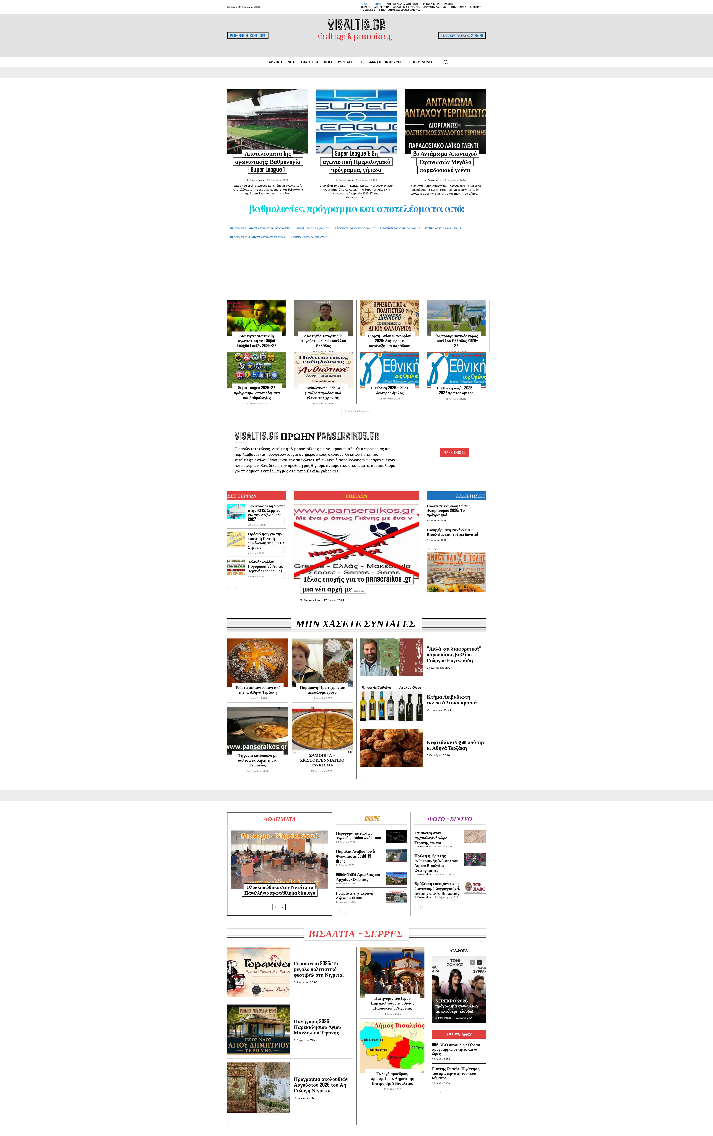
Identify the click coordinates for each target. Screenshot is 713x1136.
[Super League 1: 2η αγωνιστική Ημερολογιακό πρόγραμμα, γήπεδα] (356, 121)
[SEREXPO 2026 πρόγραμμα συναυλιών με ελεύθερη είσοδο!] (459, 989)
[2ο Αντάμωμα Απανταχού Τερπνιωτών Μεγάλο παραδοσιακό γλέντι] (445, 121)
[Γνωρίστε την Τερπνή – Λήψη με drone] (396, 896)
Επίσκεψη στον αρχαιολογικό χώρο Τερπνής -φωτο (430, 837)
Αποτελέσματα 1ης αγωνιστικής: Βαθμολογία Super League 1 (267, 161)
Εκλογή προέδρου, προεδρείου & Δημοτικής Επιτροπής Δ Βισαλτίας (392, 1078)
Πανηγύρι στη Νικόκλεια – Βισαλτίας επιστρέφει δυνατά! (452, 532)
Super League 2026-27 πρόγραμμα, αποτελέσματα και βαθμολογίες (257, 392)
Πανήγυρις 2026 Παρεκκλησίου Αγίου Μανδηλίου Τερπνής (317, 1027)
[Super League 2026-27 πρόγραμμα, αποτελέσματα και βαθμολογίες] (256, 370)
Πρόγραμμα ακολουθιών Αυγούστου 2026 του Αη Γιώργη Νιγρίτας (321, 1084)
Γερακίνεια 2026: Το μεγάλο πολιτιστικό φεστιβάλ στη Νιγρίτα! (319, 969)
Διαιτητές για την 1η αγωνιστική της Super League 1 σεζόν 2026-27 (256, 340)
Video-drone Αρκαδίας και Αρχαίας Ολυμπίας (358, 877)
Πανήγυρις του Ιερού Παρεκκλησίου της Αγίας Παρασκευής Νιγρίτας (392, 1003)
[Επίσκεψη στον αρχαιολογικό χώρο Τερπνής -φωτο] (475, 836)
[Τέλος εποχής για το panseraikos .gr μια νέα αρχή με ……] (356, 541)
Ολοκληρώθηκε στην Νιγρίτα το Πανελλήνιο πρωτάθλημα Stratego (279, 890)
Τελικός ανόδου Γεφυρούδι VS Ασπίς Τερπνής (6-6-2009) (265, 566)
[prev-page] (229, 586)
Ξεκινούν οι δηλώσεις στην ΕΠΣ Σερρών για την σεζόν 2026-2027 (266, 512)
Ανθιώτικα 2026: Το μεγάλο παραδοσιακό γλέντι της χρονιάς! (323, 392)
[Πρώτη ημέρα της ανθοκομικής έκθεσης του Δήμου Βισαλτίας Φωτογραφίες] (475, 859)
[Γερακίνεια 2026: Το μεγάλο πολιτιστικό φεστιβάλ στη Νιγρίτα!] (258, 972)
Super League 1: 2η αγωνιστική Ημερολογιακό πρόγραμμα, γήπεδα (356, 161)
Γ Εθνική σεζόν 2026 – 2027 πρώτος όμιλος (456, 390)
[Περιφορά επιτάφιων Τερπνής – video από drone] (396, 836)
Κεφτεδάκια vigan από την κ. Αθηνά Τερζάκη (456, 745)
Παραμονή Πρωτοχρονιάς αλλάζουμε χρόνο (322, 690)
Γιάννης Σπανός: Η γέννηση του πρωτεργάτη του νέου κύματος (456, 1073)
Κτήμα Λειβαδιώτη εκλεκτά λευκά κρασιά (452, 699)
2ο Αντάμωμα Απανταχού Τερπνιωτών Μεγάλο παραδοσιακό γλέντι (445, 161)
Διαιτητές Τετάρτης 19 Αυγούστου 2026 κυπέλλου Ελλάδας (323, 340)
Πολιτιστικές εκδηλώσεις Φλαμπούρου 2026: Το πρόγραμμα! (448, 510)
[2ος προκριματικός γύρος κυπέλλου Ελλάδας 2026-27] (456, 318)
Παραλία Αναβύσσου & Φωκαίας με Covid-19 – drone (355, 856)
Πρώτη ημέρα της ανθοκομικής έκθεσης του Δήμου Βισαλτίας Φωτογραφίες (436, 863)
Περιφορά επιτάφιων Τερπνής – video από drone (358, 835)
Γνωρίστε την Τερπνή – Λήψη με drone (356, 895)
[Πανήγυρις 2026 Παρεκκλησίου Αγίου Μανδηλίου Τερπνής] (258, 1030)
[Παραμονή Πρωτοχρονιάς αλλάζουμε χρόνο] (322, 662)
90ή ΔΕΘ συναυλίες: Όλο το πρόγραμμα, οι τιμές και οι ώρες (456, 1049)
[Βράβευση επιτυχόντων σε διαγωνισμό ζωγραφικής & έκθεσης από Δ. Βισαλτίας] (475, 887)
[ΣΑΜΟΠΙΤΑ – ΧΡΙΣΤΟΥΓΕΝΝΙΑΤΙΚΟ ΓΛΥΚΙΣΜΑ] (322, 730)
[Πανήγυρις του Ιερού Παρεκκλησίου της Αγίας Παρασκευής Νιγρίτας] (392, 972)
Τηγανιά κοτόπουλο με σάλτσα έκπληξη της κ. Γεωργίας (258, 760)
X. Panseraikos (255, 180)
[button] (445, 61)
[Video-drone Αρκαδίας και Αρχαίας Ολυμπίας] (396, 878)
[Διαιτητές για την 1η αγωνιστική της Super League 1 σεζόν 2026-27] (256, 318)
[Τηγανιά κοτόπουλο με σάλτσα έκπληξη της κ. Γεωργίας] (257, 730)
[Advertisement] (356, 275)
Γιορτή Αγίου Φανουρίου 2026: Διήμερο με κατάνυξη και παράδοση (389, 340)
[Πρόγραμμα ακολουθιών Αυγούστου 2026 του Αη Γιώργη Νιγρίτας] (258, 1087)
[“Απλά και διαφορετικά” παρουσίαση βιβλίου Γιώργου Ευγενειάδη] (391, 657)
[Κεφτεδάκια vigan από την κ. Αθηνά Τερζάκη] (391, 748)
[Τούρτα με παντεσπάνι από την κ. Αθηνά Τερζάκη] (257, 662)
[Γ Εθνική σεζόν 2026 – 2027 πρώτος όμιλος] (456, 370)
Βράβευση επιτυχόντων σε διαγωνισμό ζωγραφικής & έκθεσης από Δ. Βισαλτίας (437, 888)
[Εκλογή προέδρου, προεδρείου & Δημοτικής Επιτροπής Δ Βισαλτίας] (392, 1047)
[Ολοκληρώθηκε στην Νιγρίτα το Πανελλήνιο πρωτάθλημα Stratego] (279, 860)
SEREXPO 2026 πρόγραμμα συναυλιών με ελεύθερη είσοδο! (456, 1006)
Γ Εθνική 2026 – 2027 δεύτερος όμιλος (389, 390)
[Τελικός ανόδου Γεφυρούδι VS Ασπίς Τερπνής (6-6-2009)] (236, 568)
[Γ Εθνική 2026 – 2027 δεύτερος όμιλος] (389, 370)
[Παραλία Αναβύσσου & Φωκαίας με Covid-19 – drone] (396, 855)
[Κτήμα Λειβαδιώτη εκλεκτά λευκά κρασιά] (391, 702)
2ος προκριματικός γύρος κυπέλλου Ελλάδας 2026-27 (456, 340)
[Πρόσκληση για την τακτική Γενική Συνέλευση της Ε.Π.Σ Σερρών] (236, 539)
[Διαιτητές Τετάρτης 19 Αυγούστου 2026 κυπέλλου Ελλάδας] (323, 318)
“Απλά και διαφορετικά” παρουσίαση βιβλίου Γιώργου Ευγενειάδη (454, 654)
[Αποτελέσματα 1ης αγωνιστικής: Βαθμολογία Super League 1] (267, 121)
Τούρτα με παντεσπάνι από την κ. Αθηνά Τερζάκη (258, 690)
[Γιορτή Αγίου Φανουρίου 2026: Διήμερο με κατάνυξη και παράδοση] (389, 318)
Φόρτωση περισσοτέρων (355, 410)
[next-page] (235, 586)
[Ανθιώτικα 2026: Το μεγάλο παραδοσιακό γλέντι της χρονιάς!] (323, 370)
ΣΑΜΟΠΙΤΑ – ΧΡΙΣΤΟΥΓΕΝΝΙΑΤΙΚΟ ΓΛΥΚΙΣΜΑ (322, 760)
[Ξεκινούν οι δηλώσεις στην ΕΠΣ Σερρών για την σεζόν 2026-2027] (236, 512)
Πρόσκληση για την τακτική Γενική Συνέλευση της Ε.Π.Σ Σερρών (266, 540)
